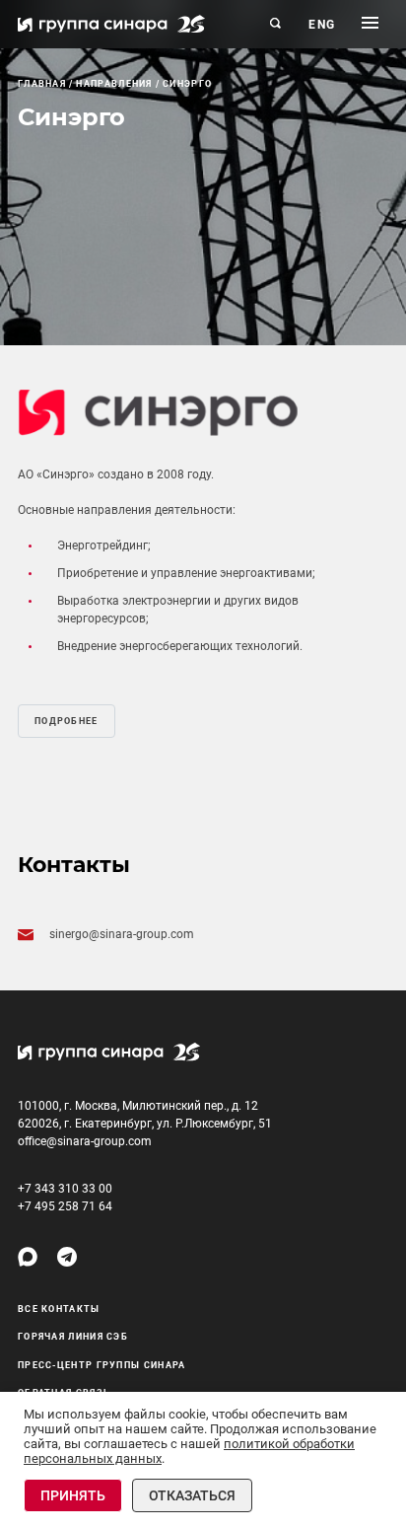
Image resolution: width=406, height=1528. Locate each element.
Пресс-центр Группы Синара (102, 1365)
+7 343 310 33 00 (65, 1189)
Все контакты (59, 1309)
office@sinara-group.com (85, 1141)
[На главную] (111, 23)
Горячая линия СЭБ (73, 1337)
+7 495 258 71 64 (65, 1206)
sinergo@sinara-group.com (121, 934)
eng (322, 25)
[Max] (27, 1257)
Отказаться (192, 1495)
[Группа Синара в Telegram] (67, 1257)
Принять (72, 1495)
